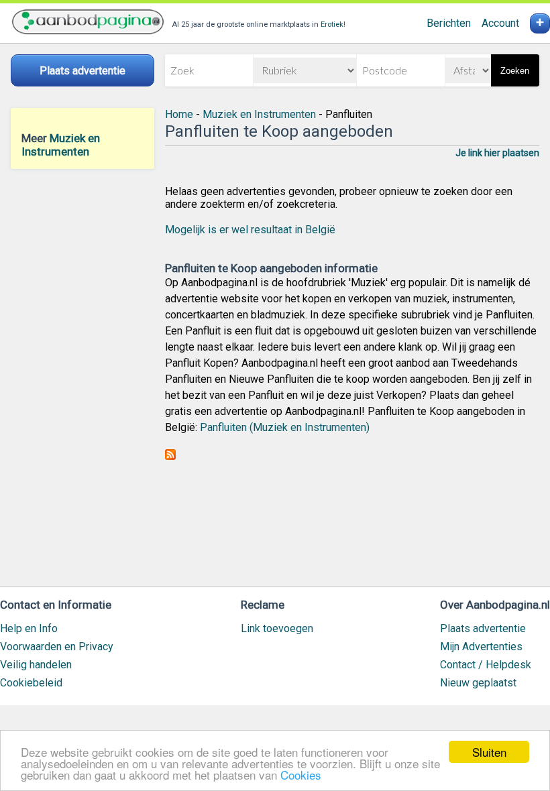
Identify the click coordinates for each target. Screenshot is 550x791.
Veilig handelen (36, 664)
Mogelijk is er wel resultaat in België (250, 229)
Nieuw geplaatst (478, 682)
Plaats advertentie (483, 628)
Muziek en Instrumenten (60, 144)
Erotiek (332, 24)
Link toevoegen (277, 628)
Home (179, 114)
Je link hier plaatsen (497, 152)
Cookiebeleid (31, 682)
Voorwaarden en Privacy (56, 646)
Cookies (300, 774)
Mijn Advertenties (481, 646)
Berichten (449, 23)
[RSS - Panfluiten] (170, 456)
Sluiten (489, 751)
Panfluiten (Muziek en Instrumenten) (285, 427)
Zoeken (514, 71)
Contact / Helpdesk (485, 664)
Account (500, 23)
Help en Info (29, 628)
